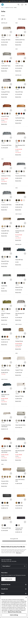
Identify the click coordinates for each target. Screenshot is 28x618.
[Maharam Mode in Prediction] (2, 61)
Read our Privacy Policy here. (14, 611)
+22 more (2, 228)
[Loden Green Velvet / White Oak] (10, 477)
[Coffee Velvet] (5, 337)
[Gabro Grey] (2, 257)
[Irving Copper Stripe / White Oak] (2, 477)
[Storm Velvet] (5, 392)
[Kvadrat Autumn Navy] (19, 87)
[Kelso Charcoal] (21, 35)
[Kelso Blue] (16, 257)
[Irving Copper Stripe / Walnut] (7, 477)
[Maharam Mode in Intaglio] (21, 141)
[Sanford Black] (5, 35)
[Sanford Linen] (2, 35)
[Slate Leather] (21, 421)
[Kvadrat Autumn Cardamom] (21, 87)
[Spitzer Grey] (24, 141)
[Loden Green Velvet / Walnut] (5, 477)
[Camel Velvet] (5, 87)
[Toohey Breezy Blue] (2, 283)
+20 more (17, 367)
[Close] (26, 597)
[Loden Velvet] (16, 87)
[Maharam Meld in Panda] (24, 114)
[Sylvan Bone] (10, 35)
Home (2, 7)
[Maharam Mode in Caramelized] (16, 35)
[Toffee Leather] (2, 114)
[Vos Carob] (24, 61)
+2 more (2, 478)
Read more (18, 552)
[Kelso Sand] (24, 35)
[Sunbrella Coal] (5, 283)
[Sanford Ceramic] (2, 141)
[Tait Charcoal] (19, 421)
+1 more (2, 63)
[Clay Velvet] (16, 61)
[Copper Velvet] (7, 337)
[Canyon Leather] (5, 61)
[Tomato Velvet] (7, 61)
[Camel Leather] (21, 477)
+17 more (17, 89)
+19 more (2, 37)
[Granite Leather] (19, 309)
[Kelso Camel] (19, 35)
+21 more (2, 367)
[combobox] (22, 19)
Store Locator (8, 579)
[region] (14, 606)
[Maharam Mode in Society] (10, 61)
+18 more (17, 37)
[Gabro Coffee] (5, 114)
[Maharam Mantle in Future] (2, 525)
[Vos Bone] (7, 35)
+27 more (2, 448)
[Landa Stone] (10, 366)
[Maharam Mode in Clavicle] (16, 141)
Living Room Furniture (9, 7)
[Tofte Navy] (5, 525)
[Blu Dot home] (2, 4)
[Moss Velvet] (19, 61)
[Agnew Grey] (2, 87)
